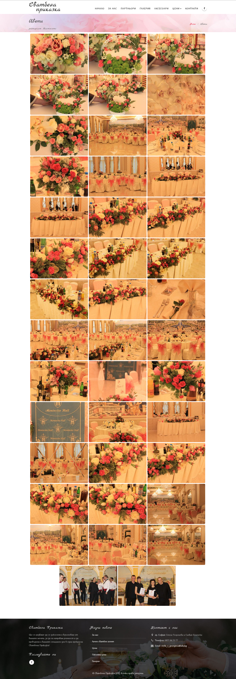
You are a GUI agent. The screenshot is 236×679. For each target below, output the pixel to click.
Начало (99, 8)
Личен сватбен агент (103, 641)
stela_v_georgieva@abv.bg (174, 645)
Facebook (31, 662)
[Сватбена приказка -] (45, 7)
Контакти (191, 8)
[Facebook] (204, 8)
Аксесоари (161, 8)
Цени (175, 8)
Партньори (128, 8)
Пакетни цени (99, 654)
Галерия (145, 8)
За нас (112, 8)
